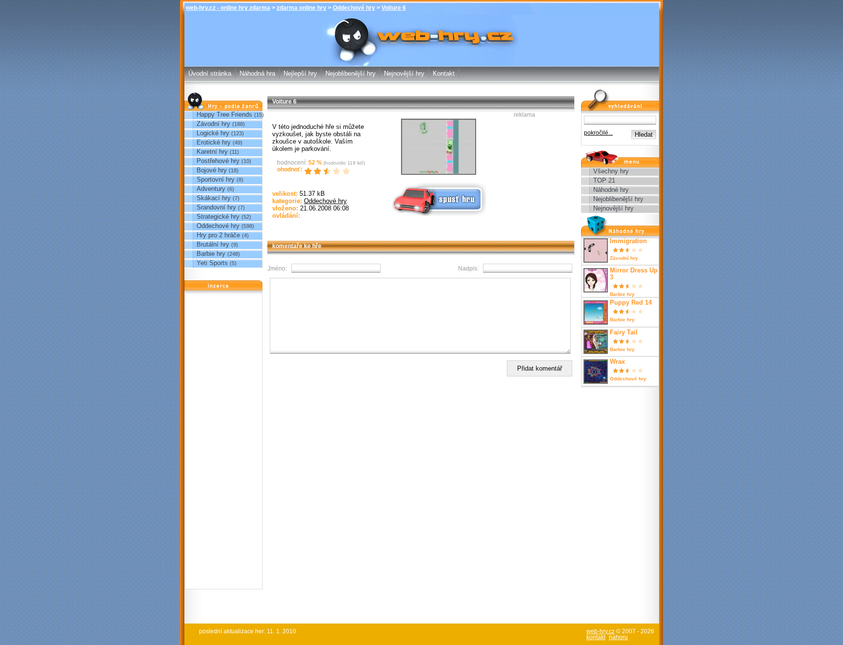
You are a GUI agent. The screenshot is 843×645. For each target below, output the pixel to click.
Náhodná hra (257, 73)
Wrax (617, 361)
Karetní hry (212, 151)
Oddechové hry (354, 8)
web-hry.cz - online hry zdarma (228, 8)
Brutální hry (213, 244)
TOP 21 (604, 180)
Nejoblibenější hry (350, 73)
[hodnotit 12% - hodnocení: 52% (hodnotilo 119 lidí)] (309, 171)
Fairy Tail (624, 332)
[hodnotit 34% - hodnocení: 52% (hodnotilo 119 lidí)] (319, 171)
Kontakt (444, 73)
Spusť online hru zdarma (427, 184)
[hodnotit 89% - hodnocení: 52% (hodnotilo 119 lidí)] (343, 171)
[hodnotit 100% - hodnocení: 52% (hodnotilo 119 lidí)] (348, 171)
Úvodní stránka (209, 73)
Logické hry (213, 133)
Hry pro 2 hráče (218, 235)
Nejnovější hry (404, 73)
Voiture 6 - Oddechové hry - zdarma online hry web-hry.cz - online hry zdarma (421, 33)
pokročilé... (598, 133)
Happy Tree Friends (224, 114)
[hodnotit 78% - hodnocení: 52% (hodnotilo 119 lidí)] (339, 171)
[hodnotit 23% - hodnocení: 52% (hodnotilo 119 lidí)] (314, 171)
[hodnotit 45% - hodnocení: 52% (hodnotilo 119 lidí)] (324, 171)
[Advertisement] (223, 442)
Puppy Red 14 (631, 302)
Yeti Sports (212, 263)
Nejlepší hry (300, 73)
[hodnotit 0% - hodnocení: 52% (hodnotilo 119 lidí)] (304, 171)
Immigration (628, 241)
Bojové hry (212, 170)
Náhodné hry (611, 189)
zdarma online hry (301, 8)
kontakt (595, 637)
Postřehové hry (218, 161)
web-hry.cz (600, 631)
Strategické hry (218, 216)
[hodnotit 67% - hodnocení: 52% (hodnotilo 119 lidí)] (334, 171)
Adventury (211, 188)
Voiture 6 (393, 8)
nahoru (618, 637)
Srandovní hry (216, 207)
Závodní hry (213, 123)
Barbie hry (211, 253)
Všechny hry (611, 171)
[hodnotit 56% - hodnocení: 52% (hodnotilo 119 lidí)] (329, 171)
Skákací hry (214, 198)
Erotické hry (214, 142)
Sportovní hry (216, 179)
